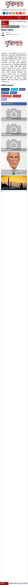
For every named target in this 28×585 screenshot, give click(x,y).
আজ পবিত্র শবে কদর (8, 188)
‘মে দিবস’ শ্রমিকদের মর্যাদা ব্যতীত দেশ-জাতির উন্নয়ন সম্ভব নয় (14, 172)
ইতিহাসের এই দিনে (14, 26)
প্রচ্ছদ (4, 26)
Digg (22, 89)
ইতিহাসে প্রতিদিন (7, 119)
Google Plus (7, 96)
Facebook (6, 89)
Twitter (15, 89)
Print (4, 99)
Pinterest (17, 96)
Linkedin (5, 93)
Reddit (14, 93)
